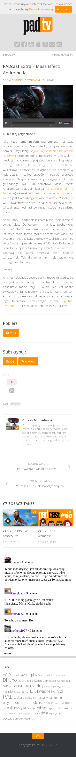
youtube (8, 718)
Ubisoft (10, 713)
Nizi (59, 691)
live (53, 691)
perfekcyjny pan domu (47, 698)
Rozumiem (63, 9)
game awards (34, 680)
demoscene (63, 675)
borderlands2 (18, 675)
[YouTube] (31, 45)
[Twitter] (17, 45)
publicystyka (16, 707)
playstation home (15, 702)
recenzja (31, 708)
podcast (36, 702)
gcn (11, 686)
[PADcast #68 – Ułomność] (55, 517)
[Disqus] (38, 605)
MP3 (12, 333)
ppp (68, 703)
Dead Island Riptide (47, 675)
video (17, 713)
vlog (33, 713)
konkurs (30, 691)
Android (29, 361)
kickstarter (19, 691)
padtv (28, 698)
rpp (51, 708)
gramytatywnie (51, 686)
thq (4, 713)
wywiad (57, 713)
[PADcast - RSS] (59, 45)
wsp (50, 713)
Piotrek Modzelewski (26, 80)
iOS (11, 361)
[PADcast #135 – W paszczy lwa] (20, 517)
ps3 (4, 708)
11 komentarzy (61, 55)
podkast (49, 703)
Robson (42, 707)
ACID (7, 674)
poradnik (60, 702)
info (10, 691)
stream (58, 708)
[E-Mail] (52, 45)
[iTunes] (38, 45)
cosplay (31, 674)
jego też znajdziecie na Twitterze (50, 193)
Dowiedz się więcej (41, 9)
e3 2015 (22, 680)
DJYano (10, 680)
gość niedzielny (28, 685)
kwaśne (43, 691)
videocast (25, 713)
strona (68, 708)
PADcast (9, 55)
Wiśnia (42, 713)
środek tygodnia (24, 718)
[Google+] (45, 45)
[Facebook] (24, 45)
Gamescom (50, 680)
